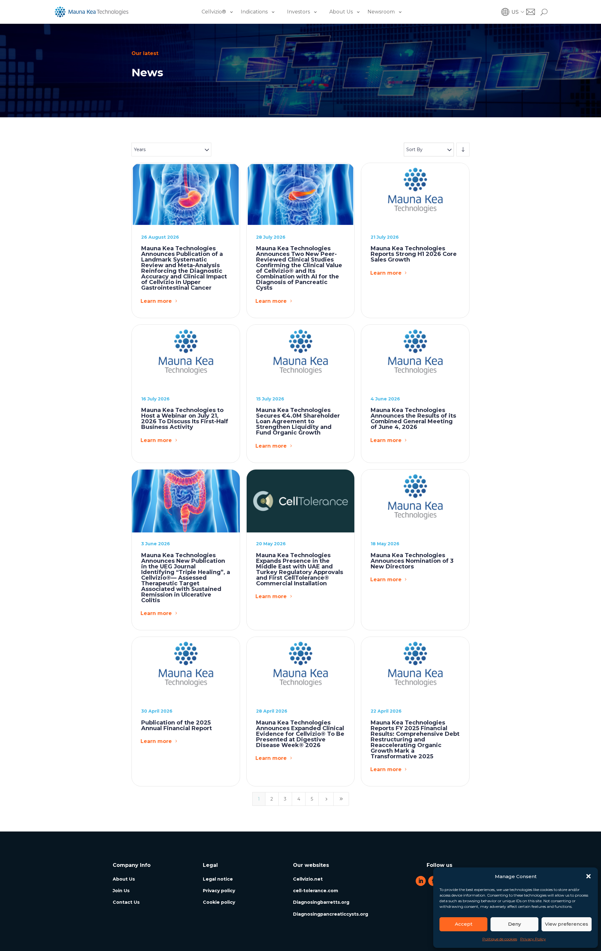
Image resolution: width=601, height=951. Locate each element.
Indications (254, 12)
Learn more (156, 301)
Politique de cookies (499, 939)
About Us (341, 12)
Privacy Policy (533, 939)
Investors (298, 12)
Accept (463, 924)
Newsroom (381, 12)
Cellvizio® (214, 12)
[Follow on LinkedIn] (421, 881)
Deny (514, 924)
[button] (588, 876)
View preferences (566, 924)
